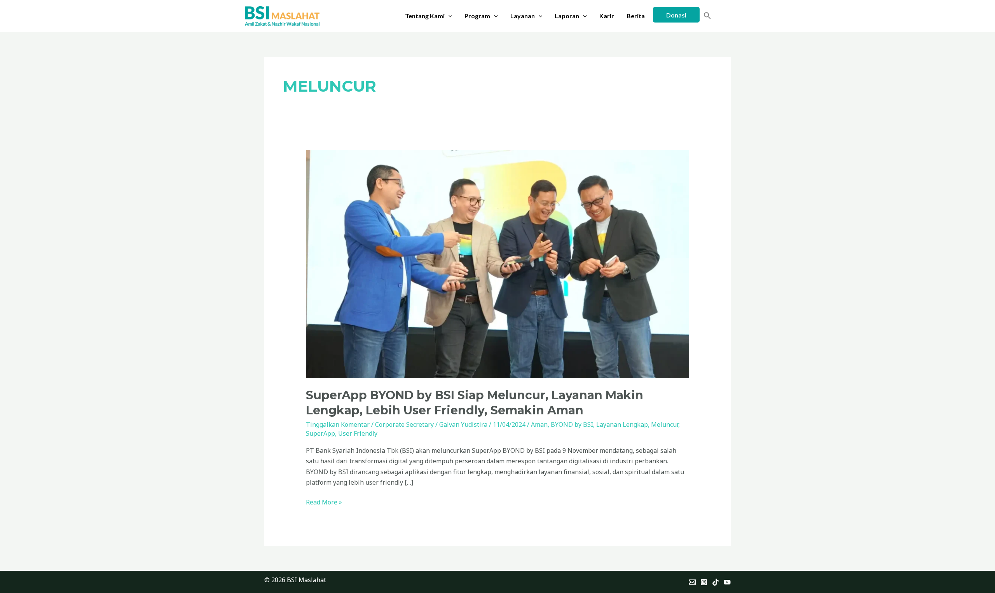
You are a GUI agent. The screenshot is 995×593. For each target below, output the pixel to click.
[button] (448, 16)
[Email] (692, 582)
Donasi (676, 15)
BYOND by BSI (572, 424)
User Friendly (357, 433)
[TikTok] (715, 582)
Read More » (324, 501)
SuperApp (320, 433)
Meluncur (664, 424)
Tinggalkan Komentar (338, 424)
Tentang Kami (425, 15)
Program (477, 15)
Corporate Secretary (404, 424)
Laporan (567, 15)
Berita (636, 15)
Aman (539, 424)
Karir (606, 15)
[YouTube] (727, 582)
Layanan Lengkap (622, 424)
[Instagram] (703, 582)
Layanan (522, 15)
